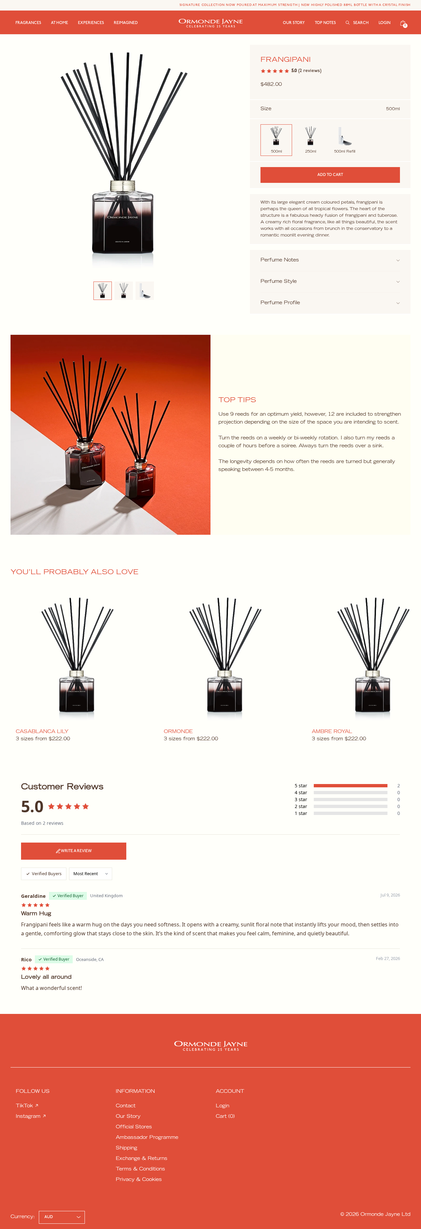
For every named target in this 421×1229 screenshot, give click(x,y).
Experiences (91, 23)
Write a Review (76, 851)
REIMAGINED (126, 23)
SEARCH (360, 23)
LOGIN (384, 23)
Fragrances (28, 23)
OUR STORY (294, 23)
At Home (59, 23)
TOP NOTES (325, 23)
